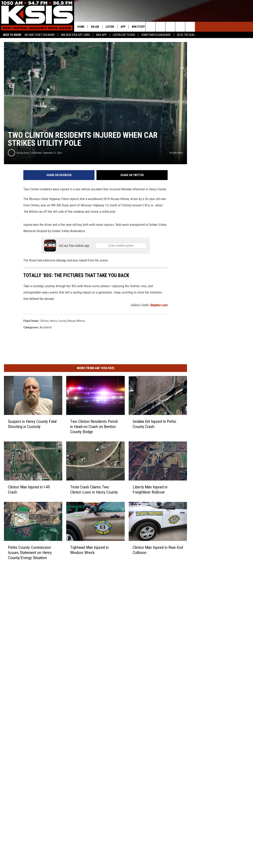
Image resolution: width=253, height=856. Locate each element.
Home (80, 26)
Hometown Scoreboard (156, 34)
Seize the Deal (186, 34)
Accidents (46, 327)
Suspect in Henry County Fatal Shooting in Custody (32, 424)
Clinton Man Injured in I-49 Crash (29, 489)
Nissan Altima (76, 320)
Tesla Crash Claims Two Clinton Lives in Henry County (94, 489)
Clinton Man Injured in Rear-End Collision (158, 550)
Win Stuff (138, 26)
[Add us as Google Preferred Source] (160, 27)
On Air (95, 26)
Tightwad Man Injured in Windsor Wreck (89, 550)
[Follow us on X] (180, 27)
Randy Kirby (23, 152)
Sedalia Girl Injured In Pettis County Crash (154, 424)
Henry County (58, 320)
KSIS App (101, 34)
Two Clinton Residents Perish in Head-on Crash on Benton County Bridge (94, 426)
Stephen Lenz (159, 305)
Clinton (44, 320)
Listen (110, 26)
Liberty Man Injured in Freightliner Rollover (150, 489)
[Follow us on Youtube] (190, 27)
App (123, 26)
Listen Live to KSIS (124, 34)
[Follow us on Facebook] (170, 27)
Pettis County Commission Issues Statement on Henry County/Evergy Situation (30, 552)
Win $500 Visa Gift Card (75, 34)
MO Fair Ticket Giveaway (40, 34)
